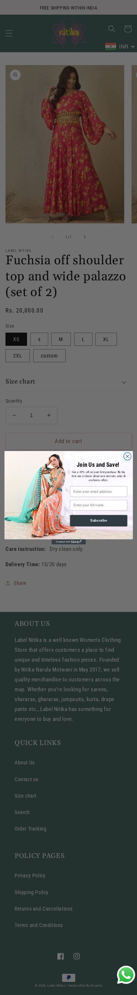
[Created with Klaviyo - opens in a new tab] (69, 541)
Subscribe (98, 520)
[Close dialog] (127, 456)
